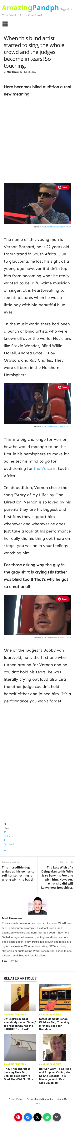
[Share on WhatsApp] (47, 1117)
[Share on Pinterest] (18, 1117)
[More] (37, 851)
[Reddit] (13, 961)
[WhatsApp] (16, 961)
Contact (37, 1103)
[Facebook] (3, 961)
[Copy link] (57, 1117)
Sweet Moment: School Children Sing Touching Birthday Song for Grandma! (54, 1024)
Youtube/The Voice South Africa (56, 227)
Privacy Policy (15, 1098)
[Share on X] (37, 1117)
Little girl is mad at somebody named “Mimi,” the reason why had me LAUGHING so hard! (20, 1024)
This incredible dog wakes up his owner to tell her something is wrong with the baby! (18, 873)
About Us (62, 1098)
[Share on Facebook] (28, 1117)
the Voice (43, 468)
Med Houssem (14, 71)
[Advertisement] (37, 139)
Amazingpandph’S (15, 1014)
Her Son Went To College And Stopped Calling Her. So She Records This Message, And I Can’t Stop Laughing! (55, 1075)
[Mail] (9, 961)
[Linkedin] (6, 961)
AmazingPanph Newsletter (40, 1098)
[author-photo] (37, 905)
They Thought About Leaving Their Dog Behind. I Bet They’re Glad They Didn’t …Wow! (19, 1074)
